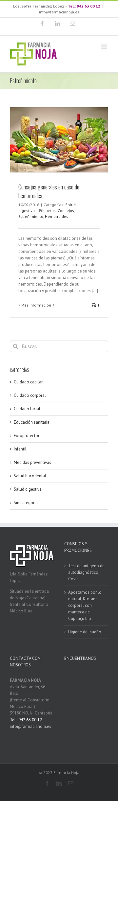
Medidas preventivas (32, 462)
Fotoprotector (26, 435)
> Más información (34, 305)
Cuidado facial (27, 409)
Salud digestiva (28, 489)
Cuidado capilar (28, 382)
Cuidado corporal (30, 395)
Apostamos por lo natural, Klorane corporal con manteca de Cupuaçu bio (85, 605)
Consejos (66, 210)
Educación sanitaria (31, 422)
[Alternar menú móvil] (104, 47)
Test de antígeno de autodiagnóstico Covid (86, 572)
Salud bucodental (30, 476)
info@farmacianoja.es (59, 11)
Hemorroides (56, 216)
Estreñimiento (30, 216)
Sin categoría (26, 502)
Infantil (20, 449)
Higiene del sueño (84, 632)
